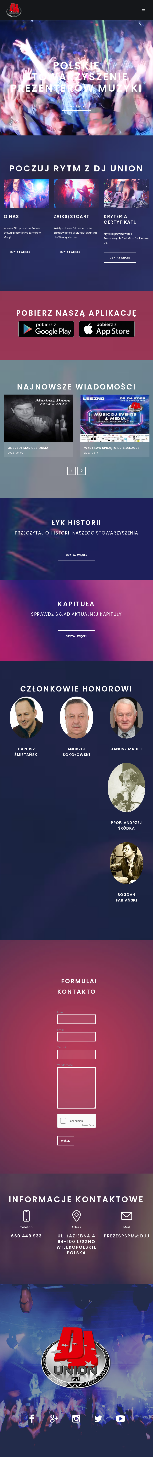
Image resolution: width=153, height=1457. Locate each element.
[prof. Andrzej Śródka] (126, 792)
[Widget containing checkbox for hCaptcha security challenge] (76, 1125)
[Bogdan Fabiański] (126, 868)
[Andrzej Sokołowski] (76, 722)
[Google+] (54, 1423)
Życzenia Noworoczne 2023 (109, 448)
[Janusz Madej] (126, 722)
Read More (38, 418)
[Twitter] (98, 1423)
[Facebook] (31, 1423)
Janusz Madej (126, 754)
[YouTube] (120, 1423)
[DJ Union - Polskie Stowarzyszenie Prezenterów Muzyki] (76, 1363)
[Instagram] (76, 1423)
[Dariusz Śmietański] (26, 722)
